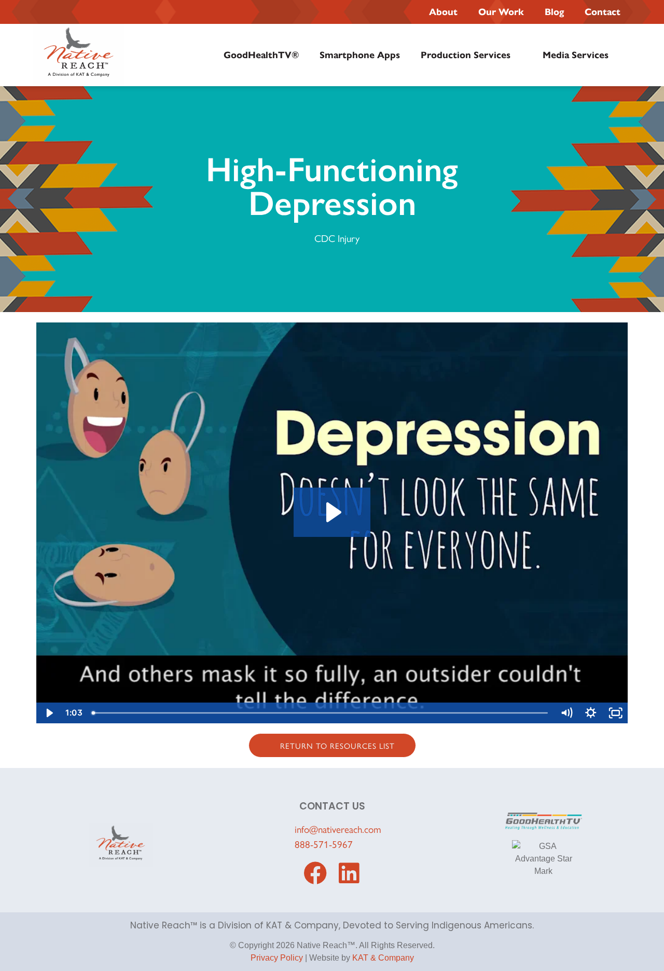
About (443, 12)
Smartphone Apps (360, 55)
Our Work (501, 12)
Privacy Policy (277, 957)
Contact (602, 12)
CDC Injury (336, 238)
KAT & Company (383, 957)
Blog (554, 12)
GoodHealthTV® (261, 55)
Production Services (465, 55)
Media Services (575, 55)
